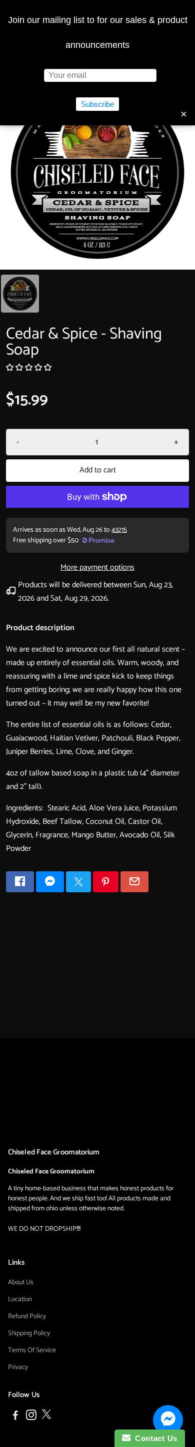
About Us (21, 1282)
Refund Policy (27, 1316)
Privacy (18, 1367)
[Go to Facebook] (20, 881)
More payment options (97, 567)
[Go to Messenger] (50, 881)
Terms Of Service (32, 1350)
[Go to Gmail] (134, 881)
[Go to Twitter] (78, 881)
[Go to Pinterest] (105, 881)
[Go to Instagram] (31, 1417)
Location (20, 1299)
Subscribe (97, 104)
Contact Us (154, 1438)
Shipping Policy (29, 1333)
